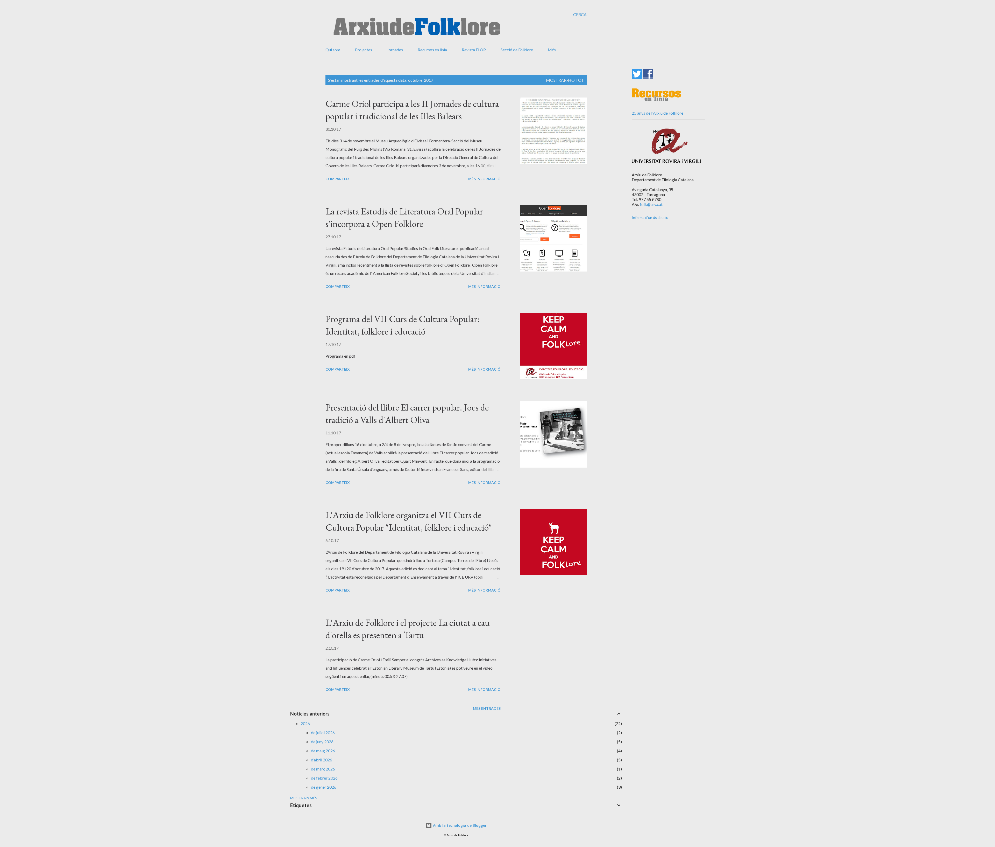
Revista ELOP (474, 49)
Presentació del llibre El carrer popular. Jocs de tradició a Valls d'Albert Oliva (407, 413)
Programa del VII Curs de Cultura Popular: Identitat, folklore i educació (402, 325)
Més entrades (487, 708)
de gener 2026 (323, 786)
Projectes (363, 49)
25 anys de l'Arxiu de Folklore (657, 112)
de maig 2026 (323, 750)
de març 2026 (323, 768)
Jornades (395, 49)
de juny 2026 (322, 741)
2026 (305, 723)
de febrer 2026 (324, 777)
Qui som (332, 49)
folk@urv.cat (651, 204)
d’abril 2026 (321, 759)
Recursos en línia (432, 49)
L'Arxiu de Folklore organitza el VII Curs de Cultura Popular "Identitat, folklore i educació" (408, 521)
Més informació (484, 179)
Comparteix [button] (337, 179)
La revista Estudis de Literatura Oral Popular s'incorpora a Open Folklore (404, 217)
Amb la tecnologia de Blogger (459, 825)
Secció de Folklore (517, 49)
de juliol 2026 (323, 732)
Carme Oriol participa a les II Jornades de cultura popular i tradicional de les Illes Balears (412, 110)
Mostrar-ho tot (565, 80)
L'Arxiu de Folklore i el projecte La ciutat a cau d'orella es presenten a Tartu (407, 628)
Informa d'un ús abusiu (650, 217)
